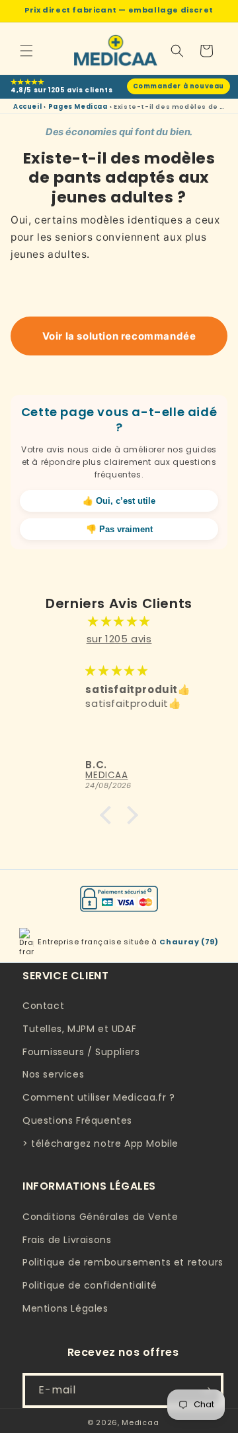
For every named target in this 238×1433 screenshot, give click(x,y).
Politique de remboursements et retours (122, 1262)
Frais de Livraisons (66, 1239)
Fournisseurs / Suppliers (80, 1051)
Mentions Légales (65, 1308)
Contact (43, 1005)
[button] (26, 50)
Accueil (27, 106)
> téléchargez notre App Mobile (100, 1143)
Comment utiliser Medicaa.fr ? (98, 1097)
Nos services (53, 1074)
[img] (119, 621)
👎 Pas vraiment (119, 529)
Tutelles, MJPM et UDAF (79, 1028)
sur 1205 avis (119, 639)
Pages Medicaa (78, 106)
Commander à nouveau (178, 86)
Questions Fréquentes (77, 1120)
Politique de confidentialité (89, 1285)
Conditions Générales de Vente (100, 1216)
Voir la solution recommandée (119, 336)
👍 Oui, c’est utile (119, 501)
